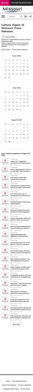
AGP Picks (4, 3)
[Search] (21, 16)
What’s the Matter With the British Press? (17, 3)
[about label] (11, 165)
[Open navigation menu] (3, 16)
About (8, 381)
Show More (17, 324)
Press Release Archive (19, 381)
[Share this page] (30, 16)
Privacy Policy (25, 389)
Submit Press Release (9, 385)
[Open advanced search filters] (25, 16)
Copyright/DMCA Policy (11, 389)
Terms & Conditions (24, 385)
